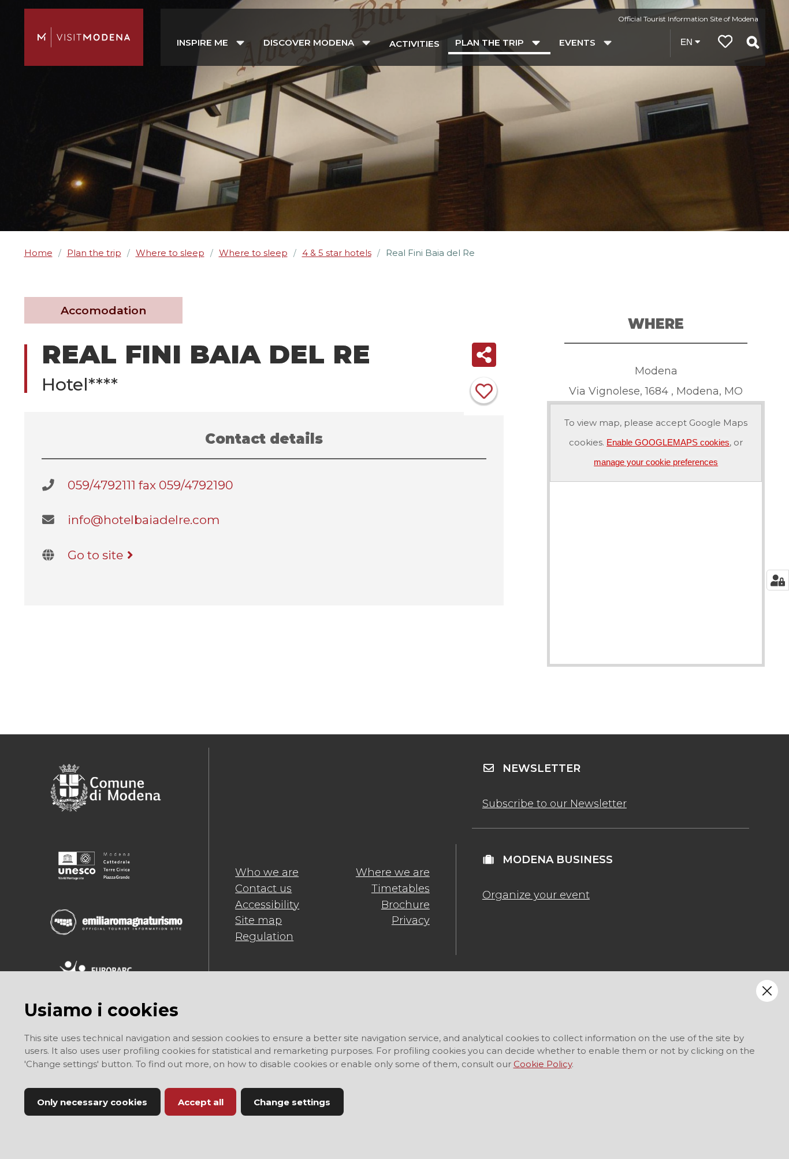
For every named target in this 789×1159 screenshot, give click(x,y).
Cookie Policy (542, 1063)
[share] (483, 355)
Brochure (405, 904)
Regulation (264, 936)
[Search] (752, 42)
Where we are (393, 872)
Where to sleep (170, 252)
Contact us (263, 888)
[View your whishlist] (725, 43)
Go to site (95, 555)
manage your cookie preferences (656, 462)
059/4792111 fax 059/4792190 (150, 485)
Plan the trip (94, 252)
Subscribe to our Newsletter (554, 803)
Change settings (292, 1102)
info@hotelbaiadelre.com (143, 519)
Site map (258, 920)
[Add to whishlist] (484, 390)
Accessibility (267, 904)
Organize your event (536, 895)
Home (38, 252)
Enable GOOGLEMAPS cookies (668, 442)
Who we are (267, 872)
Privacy (411, 920)
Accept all (201, 1102)
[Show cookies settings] (777, 580)
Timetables (400, 888)
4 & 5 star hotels (336, 252)
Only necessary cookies (92, 1102)
